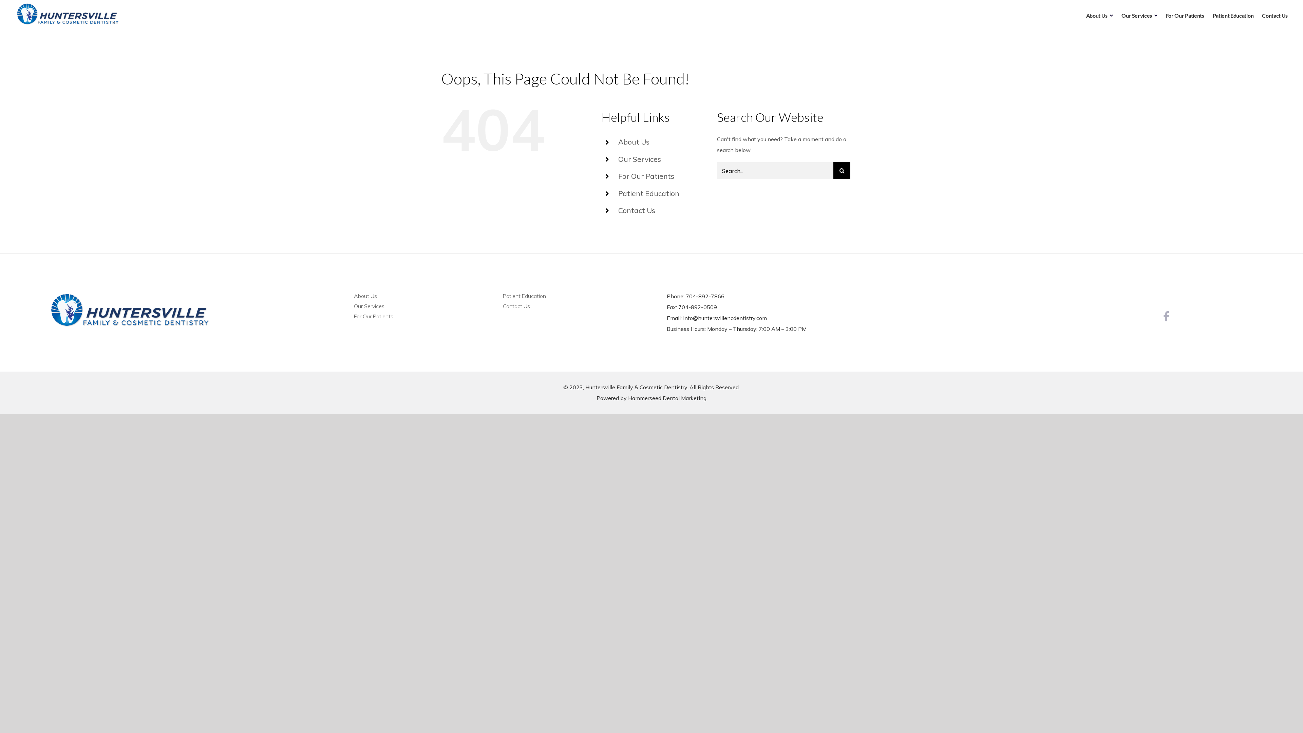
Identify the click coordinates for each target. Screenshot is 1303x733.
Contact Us (636, 210)
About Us (633, 141)
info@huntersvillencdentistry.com (725, 318)
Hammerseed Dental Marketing (667, 398)
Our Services (639, 159)
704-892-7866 (705, 296)
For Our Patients (646, 176)
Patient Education (648, 193)
